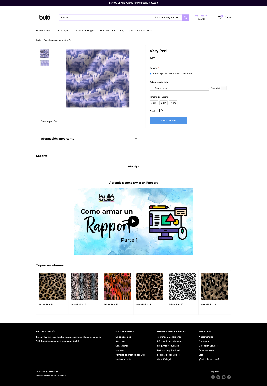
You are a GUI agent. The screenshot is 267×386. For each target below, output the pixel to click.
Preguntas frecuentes (168, 345)
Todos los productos (52, 40)
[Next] (230, 292)
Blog (122, 30)
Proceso (119, 350)
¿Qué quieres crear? (139, 30)
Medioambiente (123, 359)
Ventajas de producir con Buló (130, 354)
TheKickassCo (61, 375)
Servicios (120, 341)
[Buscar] (185, 17)
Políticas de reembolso (168, 354)
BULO (152, 58)
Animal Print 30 (176, 304)
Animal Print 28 (208, 304)
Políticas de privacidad (168, 350)
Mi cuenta (200, 19)
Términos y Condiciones (169, 337)
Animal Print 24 (143, 304)
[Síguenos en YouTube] (224, 377)
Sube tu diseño (107, 30)
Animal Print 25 (111, 304)
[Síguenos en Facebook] (213, 377)
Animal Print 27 (78, 304)
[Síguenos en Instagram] (218, 377)
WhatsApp (133, 166)
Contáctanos (121, 345)
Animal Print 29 (46, 304)
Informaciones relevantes (169, 341)
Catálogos (63, 30)
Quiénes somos (123, 337)
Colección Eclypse (85, 30)
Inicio (38, 40)
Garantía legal (164, 359)
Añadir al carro (168, 120)
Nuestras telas (43, 30)
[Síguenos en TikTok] (229, 377)
